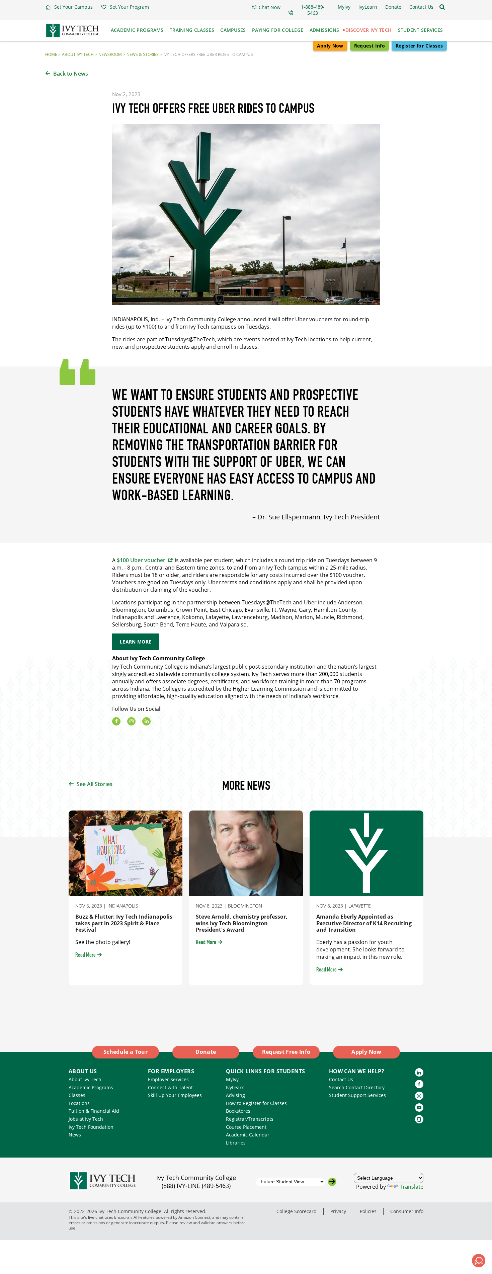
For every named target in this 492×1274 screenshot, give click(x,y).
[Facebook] (116, 721)
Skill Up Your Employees (175, 1095)
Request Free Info (286, 1051)
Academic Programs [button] (137, 30)
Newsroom (110, 54)
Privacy (338, 1211)
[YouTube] (419, 1107)
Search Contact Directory (357, 1087)
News (75, 1134)
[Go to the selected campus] (332, 1182)
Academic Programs (91, 1087)
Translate (411, 1186)
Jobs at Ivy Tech (86, 1119)
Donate (205, 1051)
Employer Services (168, 1079)
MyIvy (232, 1079)
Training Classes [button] (192, 30)
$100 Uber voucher (141, 560)
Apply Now (330, 46)
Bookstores (238, 1111)
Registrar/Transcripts (249, 1119)
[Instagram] (131, 721)
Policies (368, 1211)
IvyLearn (235, 1087)
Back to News (70, 73)
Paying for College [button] (277, 30)
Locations (79, 1103)
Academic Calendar (247, 1134)
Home (51, 54)
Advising (235, 1095)
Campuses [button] (233, 30)
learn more (136, 642)
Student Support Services (357, 1095)
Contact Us (341, 1079)
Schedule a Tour (125, 1051)
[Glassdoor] (419, 1119)
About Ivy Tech (78, 54)
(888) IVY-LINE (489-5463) (196, 1186)
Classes (77, 1095)
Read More (85, 955)
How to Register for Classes (256, 1103)
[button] (69, 7)
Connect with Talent (170, 1087)
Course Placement (246, 1127)
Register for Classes (419, 46)
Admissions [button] (324, 30)
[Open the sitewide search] (442, 7)
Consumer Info (406, 1211)
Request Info (369, 46)
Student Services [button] (420, 30)
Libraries (236, 1142)
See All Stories (94, 784)
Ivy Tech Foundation (91, 1127)
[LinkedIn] (146, 721)
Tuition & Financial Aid (94, 1111)
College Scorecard (296, 1211)
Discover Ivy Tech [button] (368, 30)
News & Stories (143, 54)
